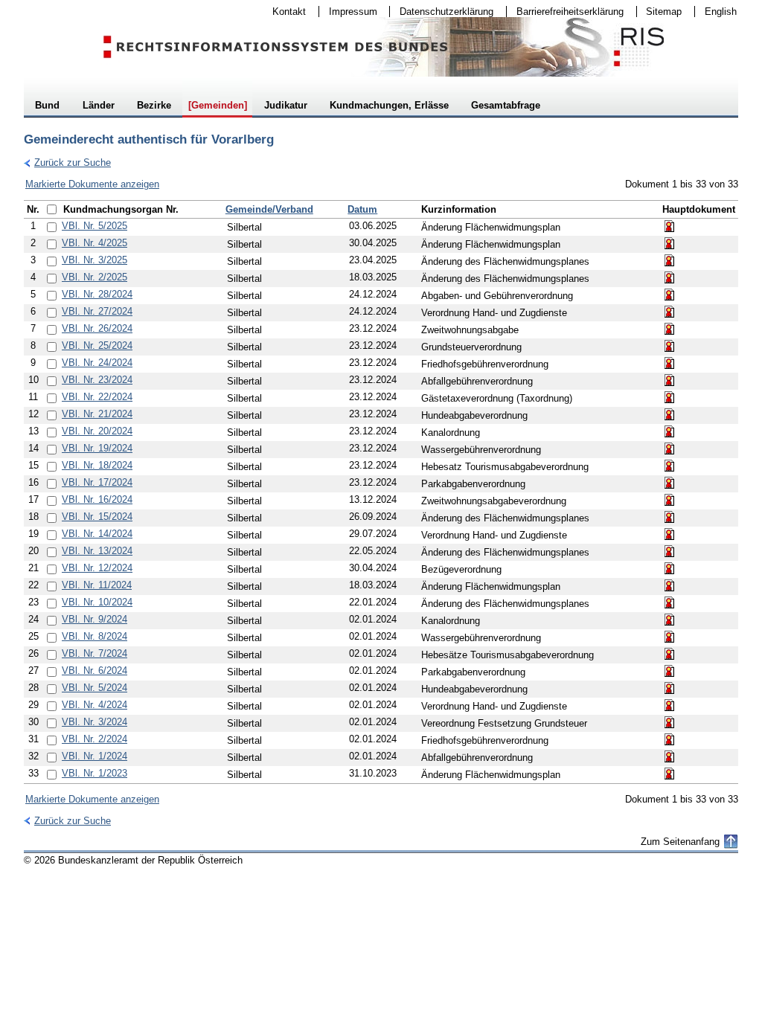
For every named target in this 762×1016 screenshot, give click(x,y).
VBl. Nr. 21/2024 (97, 413)
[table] (381, 492)
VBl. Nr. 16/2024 (97, 499)
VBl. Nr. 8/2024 (94, 636)
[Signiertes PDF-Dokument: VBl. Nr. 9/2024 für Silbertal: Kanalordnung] (670, 620)
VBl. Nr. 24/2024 (97, 362)
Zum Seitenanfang (680, 841)
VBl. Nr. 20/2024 (97, 431)
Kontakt (284, 11)
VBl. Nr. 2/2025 (94, 277)
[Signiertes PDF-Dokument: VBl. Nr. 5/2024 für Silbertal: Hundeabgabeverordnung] (670, 688)
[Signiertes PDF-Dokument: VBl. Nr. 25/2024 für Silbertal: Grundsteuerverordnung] (670, 346)
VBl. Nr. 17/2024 (97, 482)
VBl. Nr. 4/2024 (94, 704)
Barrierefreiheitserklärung (565, 11)
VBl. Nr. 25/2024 (97, 345)
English (721, 11)
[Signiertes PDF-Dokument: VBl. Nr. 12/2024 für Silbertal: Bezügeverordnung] (670, 568)
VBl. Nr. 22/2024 (97, 396)
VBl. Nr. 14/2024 (97, 533)
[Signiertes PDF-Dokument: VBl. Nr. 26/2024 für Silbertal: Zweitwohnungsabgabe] (670, 329)
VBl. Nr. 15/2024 (97, 516)
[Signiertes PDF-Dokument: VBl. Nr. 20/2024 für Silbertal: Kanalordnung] (670, 431)
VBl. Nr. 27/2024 (97, 311)
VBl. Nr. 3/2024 (94, 721)
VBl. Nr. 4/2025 (94, 242)
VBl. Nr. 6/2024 (94, 670)
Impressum (348, 11)
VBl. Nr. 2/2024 (94, 739)
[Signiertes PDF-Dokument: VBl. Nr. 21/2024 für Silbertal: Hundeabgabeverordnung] (670, 414)
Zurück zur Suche (67, 162)
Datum (362, 209)
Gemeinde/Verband (269, 209)
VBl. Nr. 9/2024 (94, 619)
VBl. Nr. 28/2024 (97, 294)
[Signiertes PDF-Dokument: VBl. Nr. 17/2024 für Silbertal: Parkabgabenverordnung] (670, 483)
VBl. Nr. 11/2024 (97, 585)
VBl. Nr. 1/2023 (94, 773)
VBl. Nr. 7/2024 (94, 653)
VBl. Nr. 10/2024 (97, 602)
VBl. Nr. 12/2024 (97, 567)
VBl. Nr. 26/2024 (97, 328)
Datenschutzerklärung (441, 11)
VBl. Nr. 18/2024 (97, 465)
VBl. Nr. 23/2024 (97, 379)
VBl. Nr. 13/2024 (97, 550)
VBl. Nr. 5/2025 (94, 225)
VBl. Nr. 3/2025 (94, 260)
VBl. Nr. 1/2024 (94, 756)
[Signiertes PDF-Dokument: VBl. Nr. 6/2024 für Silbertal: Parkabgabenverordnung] (670, 671)
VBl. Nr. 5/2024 (94, 687)
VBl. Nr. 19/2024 (97, 448)
